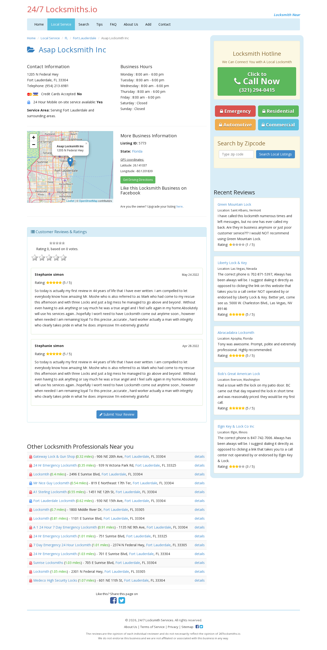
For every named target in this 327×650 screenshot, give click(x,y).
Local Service (61, 24)
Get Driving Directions (138, 180)
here (179, 206)
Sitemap (187, 627)
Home (39, 24)
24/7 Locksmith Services (155, 620)
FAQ (113, 24)
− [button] (33, 145)
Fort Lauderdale (84, 38)
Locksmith (41, 509)
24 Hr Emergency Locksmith (55, 465)
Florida (137, 151)
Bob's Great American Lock (239, 373)
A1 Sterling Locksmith (50, 492)
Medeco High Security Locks (55, 580)
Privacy (173, 627)
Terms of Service (152, 627)
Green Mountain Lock (234, 204)
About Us (131, 24)
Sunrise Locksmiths (48, 562)
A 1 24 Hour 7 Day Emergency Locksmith (65, 527)
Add (148, 24)
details (200, 456)
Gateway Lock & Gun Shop (54, 456)
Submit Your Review (118, 414)
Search (84, 24)
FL (66, 38)
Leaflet (70, 201)
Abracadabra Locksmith (236, 332)
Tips (99, 24)
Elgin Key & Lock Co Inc (236, 426)
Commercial (280, 124)
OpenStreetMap (88, 201)
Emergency (237, 111)
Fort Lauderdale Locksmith (54, 500)
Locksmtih (41, 474)
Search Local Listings (275, 154)
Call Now (259, 82)
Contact (164, 24)
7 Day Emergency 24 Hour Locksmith (62, 545)
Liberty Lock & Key (232, 262)
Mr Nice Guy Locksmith (51, 483)
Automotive (237, 124)
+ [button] (33, 137)
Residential (279, 111)
